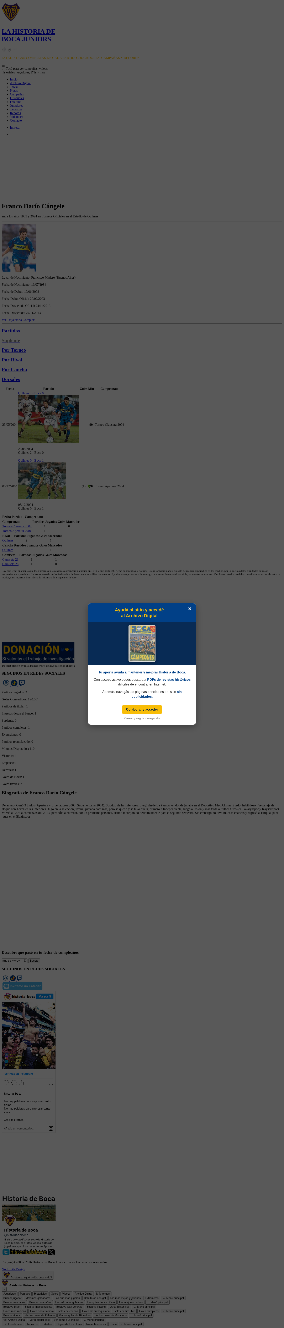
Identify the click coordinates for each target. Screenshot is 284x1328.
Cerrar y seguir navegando (142, 718)
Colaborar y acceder (142, 709)
